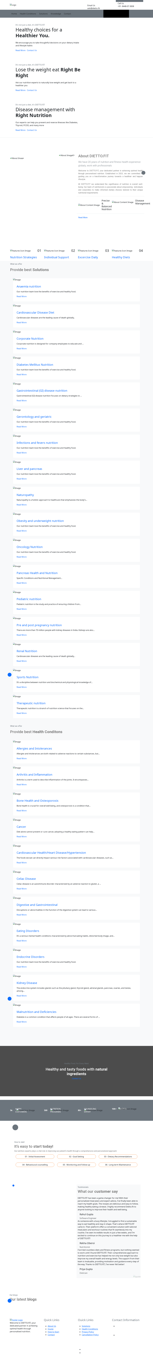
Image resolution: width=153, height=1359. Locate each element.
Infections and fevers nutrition (37, 443)
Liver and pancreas (29, 469)
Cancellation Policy (90, 1334)
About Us (52, 1326)
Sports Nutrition (27, 677)
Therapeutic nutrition (31, 703)
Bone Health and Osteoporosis (37, 801)
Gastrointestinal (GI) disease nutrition (42, 390)
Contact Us (76, 1078)
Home (14, 13)
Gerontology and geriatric (34, 417)
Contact (67, 13)
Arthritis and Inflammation (34, 774)
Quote (50, 1329)
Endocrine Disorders (30, 957)
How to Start (53, 1332)
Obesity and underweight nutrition (40, 521)
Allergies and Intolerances (34, 748)
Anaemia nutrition (29, 286)
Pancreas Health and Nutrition (37, 573)
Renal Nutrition (27, 651)
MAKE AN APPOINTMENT (116, 13)
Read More (82, 217)
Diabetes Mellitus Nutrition (35, 365)
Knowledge (56, 13)
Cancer (21, 827)
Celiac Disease (26, 879)
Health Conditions (28, 13)
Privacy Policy (88, 1332)
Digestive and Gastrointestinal (37, 905)
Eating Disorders (28, 931)
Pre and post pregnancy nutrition (39, 625)
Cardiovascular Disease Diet (35, 312)
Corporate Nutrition (30, 338)
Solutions (43, 13)
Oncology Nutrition (30, 547)
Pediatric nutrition (29, 599)
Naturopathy (25, 495)
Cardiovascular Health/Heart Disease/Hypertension (51, 853)
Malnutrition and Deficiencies (36, 1012)
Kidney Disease (27, 983)
